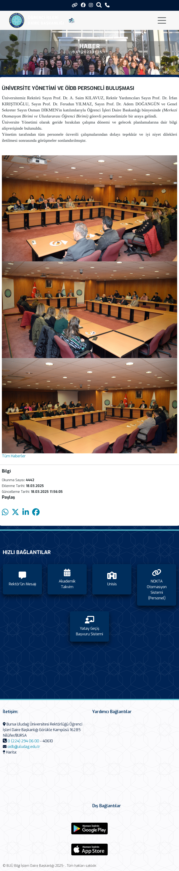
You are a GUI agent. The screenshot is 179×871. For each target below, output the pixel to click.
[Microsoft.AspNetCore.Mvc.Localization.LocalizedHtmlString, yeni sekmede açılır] (89, 828)
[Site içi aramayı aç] (99, 5)
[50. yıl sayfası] (72, 20)
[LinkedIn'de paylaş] (25, 512)
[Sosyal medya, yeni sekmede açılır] (83, 5)
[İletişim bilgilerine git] (107, 5)
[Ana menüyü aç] (162, 20)
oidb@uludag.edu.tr (23, 746)
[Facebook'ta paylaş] (36, 512)
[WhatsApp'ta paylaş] (5, 512)
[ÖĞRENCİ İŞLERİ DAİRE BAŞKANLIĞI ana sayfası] (16, 20)
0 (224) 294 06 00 (23, 741)
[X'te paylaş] (15, 512)
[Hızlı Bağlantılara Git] (75, 5)
